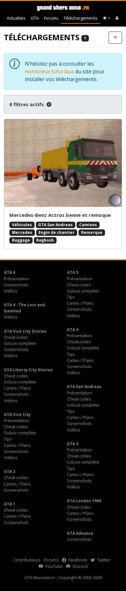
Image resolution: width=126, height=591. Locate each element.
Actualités (16, 18)
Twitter (103, 560)
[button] (117, 18)
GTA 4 (72, 329)
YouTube (53, 566)
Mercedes (22, 232)
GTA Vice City (17, 414)
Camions (88, 224)
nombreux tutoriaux (49, 71)
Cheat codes (79, 285)
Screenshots (16, 285)
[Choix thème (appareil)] (106, 18)
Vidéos (10, 291)
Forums (51, 18)
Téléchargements (81, 18)
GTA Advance (80, 533)
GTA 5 (72, 272)
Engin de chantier (56, 232)
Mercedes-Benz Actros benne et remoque (60, 215)
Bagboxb (45, 240)
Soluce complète (83, 291)
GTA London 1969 (84, 500)
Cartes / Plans (80, 303)
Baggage (21, 240)
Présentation (16, 279)
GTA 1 (9, 504)
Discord (80, 566)
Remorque (91, 232)
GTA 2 (9, 471)
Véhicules (22, 224)
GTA (35, 18)
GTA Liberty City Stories (28, 370)
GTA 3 (72, 444)
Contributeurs (26, 560)
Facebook (77, 560)
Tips (71, 297)
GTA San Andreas (55, 224)
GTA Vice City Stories (25, 331)
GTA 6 (9, 272)
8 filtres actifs (27, 104)
